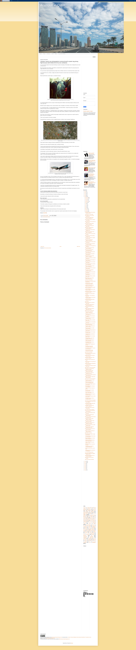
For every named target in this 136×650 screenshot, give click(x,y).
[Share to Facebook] (54, 215)
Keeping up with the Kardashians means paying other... (90, 440)
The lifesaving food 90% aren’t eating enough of (89, 415)
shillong (86, 541)
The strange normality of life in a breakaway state (89, 398)
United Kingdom (88, 524)
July (85, 203)
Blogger (72, 643)
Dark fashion (87, 301)
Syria (85, 522)
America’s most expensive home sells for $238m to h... (89, 266)
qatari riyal (94, 539)
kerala (88, 534)
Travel (44, 53)
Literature (48, 53)
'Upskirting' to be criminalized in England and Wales (89, 369)
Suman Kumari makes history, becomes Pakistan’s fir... (89, 218)
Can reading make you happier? (89, 409)
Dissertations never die (88, 432)
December (86, 197)
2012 (85, 468)
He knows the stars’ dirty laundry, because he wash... (89, 299)
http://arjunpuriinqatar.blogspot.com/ (57, 637)
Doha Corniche (85, 512)
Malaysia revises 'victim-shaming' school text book (90, 355)
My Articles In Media (61, 53)
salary (95, 540)
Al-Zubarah (88, 507)
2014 (85, 466)
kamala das (92, 533)
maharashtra (85, 536)
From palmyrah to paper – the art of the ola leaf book (90, 348)
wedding (84, 542)
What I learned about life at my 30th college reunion (90, 425)
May (85, 206)
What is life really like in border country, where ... (89, 390)
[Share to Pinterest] (55, 215)
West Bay (93, 524)
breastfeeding (85, 526)
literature (84, 535)
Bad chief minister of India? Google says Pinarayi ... (90, 434)
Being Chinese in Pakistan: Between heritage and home (90, 291)
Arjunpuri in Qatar (52, 5)
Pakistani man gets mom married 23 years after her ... (90, 268)
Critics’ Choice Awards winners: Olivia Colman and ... (89, 392)
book (84, 525)
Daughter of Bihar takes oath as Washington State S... (89, 309)
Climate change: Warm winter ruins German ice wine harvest (92, 161)
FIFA (90, 513)
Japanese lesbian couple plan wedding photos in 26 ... (89, 427)
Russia (88, 520)
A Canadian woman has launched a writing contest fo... (90, 297)
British (95, 510)
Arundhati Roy (89, 508)
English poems (85, 513)
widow (90, 542)
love (91, 535)
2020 (85, 195)
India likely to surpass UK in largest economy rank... (90, 332)
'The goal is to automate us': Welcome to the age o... (89, 240)
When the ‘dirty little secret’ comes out (91, 153)
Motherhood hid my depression (89, 310)
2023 (85, 191)
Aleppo (92, 507)
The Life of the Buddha (91, 522)
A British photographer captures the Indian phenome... (90, 377)
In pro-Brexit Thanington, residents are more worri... (90, 238)
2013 (85, 467)
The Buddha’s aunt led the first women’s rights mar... (89, 405)
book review (88, 525)
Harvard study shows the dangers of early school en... (90, 260)
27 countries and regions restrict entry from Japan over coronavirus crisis (91, 175)
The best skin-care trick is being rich (90, 378)
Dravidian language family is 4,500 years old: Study (90, 289)
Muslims (84, 516)
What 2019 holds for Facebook (89, 459)
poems (90, 539)
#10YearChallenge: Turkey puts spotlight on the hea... (89, 338)
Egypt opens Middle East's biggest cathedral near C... (90, 454)
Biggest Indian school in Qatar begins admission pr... (89, 278)
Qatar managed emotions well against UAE (89, 226)
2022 (85, 192)
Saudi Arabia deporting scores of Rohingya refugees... (89, 456)
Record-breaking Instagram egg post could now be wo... (90, 375)
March (86, 208)
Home (41, 53)
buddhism (94, 527)
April (86, 207)
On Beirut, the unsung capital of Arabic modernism (89, 340)
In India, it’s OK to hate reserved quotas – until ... (89, 442)
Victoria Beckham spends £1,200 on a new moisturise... (90, 353)
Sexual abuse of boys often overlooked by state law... (89, 346)
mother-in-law (92, 537)
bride (89, 526)
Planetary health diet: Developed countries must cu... (89, 318)
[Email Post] (50, 215)
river (91, 540)
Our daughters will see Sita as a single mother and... (89, 342)
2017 (85, 462)
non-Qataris (90, 538)
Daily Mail (45, 212)
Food (52, 53)
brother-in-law (90, 527)
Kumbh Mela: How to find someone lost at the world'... (90, 212)
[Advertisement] (89, 75)
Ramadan (85, 519)
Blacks (84, 510)
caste (89, 528)
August (86, 202)
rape (88, 540)
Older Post (78, 246)
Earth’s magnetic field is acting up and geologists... (90, 386)
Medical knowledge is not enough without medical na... (90, 438)
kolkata (93, 534)
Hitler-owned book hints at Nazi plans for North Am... (89, 248)
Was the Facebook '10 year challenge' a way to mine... (89, 350)
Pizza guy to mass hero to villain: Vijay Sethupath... (89, 328)
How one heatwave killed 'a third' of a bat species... (90, 384)
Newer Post (42, 246)
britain (86, 527)
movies (84, 538)
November (86, 198)
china (93, 528)
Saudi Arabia (85, 521)
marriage (91, 536)
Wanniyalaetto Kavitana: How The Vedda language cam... (90, 324)
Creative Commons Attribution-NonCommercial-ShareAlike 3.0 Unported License (79, 637)
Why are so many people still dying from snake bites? (90, 287)
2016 (85, 463)
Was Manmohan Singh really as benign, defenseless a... (89, 305)
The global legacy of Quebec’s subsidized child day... (89, 446)
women (94, 542)
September (86, 201)
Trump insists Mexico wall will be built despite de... (89, 254)
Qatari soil (84, 518)
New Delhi (90, 516)
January (86, 211)
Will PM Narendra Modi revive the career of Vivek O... (90, 429)
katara (84, 534)
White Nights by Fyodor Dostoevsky (90, 367)
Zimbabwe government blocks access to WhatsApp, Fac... (89, 382)
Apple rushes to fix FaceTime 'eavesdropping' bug (89, 250)
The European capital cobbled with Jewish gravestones (90, 404)
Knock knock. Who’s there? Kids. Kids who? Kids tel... (89, 358)
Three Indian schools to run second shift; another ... (90, 262)
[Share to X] (53, 215)
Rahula (95, 518)
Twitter (90, 523)
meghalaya (85, 537)
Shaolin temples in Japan (88, 111)
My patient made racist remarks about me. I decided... (89, 256)
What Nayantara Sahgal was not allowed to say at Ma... (89, 423)
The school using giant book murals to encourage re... (90, 436)
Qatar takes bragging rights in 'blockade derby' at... (89, 228)
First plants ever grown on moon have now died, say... (89, 380)
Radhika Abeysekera (90, 518)
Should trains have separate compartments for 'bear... (89, 283)
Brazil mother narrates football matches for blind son (89, 224)
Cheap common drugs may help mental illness (89, 408)
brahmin (93, 525)
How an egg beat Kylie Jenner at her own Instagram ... (90, 401)
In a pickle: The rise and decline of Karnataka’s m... (90, 334)
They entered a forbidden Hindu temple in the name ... (89, 421)
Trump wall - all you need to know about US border (90, 326)
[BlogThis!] (52, 215)
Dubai (91, 512)
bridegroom (94, 526)
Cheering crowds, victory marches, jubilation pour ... (90, 230)
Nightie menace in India (92, 167)
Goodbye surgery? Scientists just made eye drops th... (89, 431)
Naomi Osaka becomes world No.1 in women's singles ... (90, 244)
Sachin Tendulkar (92, 520)
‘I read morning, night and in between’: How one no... (89, 312)
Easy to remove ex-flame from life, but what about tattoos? (92, 182)
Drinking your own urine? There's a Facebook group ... (90, 394)
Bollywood (89, 510)
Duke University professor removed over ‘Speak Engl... (90, 264)
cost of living (85, 529)
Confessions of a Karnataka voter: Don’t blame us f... (90, 314)
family (86, 531)
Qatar (56, 53)
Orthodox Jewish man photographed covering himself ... (90, 364)
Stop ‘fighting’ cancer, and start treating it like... (89, 216)
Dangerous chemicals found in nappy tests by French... (89, 285)
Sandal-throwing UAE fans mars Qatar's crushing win (89, 232)
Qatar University (92, 517)
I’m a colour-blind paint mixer (89, 452)
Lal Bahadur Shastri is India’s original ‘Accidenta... (89, 419)
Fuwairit (94, 513)
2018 (85, 461)
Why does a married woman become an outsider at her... (90, 417)
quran (85, 540)
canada (86, 528)
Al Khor (84, 507)
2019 (85, 196)
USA (95, 523)
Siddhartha (90, 521)
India (84, 514)
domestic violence (91, 529)
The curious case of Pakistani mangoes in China (89, 270)
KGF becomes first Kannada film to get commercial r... (90, 411)
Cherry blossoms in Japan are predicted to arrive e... (89, 373)
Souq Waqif (94, 521)
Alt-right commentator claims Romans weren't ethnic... (89, 371)
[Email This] (51, 215)
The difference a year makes (89, 214)
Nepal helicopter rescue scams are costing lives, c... (90, 274)
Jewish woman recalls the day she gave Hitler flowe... (90, 252)
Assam (90, 509)
